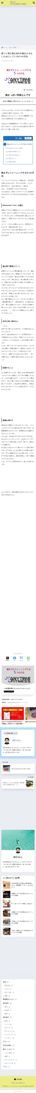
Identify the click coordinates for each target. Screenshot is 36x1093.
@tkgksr (16, 113)
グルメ (6, 1041)
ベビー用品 (9, 1053)
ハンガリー (9, 1038)
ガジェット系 (10, 1063)
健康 (12, 699)
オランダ (8, 1027)
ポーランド (9, 1031)
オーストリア (10, 1034)
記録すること (12, 158)
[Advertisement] (18, 26)
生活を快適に (19, 699)
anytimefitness (12, 702)
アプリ (6, 1066)
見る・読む (9, 992)
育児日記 (8, 985)
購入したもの (8, 1049)
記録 (5, 982)
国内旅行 (7, 1003)
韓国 (7, 1021)
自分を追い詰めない (14, 155)
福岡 (7, 1013)
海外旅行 (7, 1017)
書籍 (7, 1056)
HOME (19, 1079)
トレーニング (23, 702)
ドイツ (8, 1024)
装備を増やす (12, 162)
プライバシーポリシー (18, 1083)
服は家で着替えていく (14, 151)
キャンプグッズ (11, 1059)
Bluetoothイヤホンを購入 (15, 148)
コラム (8, 989)
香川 (7, 1007)
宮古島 (8, 1010)
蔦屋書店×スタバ (9, 999)
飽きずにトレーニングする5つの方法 (19, 144)
